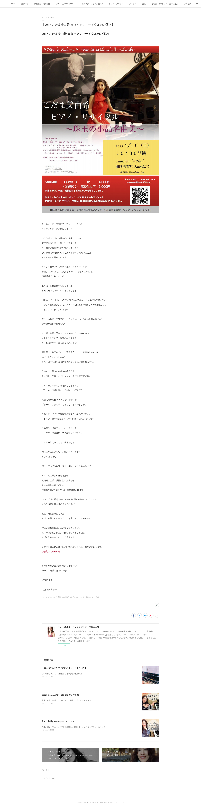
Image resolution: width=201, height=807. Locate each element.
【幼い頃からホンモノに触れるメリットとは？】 (64, 667)
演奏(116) (68, 597)
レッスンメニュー (116, 3)
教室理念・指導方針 (42, 3)
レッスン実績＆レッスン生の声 (91, 3)
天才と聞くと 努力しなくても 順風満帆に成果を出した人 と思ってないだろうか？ (73, 727)
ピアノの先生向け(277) (49, 597)
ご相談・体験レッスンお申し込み (165, 3)
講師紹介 (24, 3)
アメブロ (132, 3)
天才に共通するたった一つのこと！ (58, 721)
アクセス (187, 3)
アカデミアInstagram (64, 3)
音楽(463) (61, 597)
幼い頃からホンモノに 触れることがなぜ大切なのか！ (63, 673)
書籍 (144, 3)
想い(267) (76, 597)
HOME (12, 3)
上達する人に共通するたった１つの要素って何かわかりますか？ (67, 700)
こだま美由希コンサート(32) (89, 597)
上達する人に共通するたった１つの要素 (60, 694)
